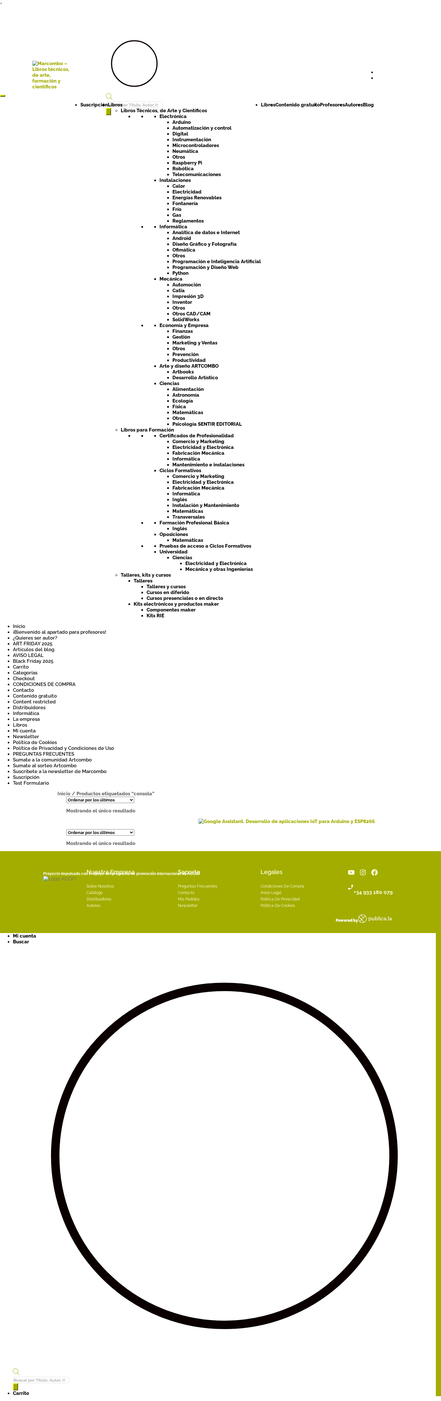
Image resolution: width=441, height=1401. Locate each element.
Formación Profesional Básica (194, 523)
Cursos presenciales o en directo (185, 598)
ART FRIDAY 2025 (32, 644)
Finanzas (182, 331)
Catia (178, 290)
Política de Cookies (35, 742)
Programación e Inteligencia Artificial (216, 261)
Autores (354, 105)
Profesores (332, 105)
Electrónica (173, 116)
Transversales (188, 517)
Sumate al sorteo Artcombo (45, 766)
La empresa (26, 719)
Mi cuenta (24, 731)
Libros (115, 105)
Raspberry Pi (187, 163)
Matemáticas (187, 412)
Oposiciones (173, 534)
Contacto (23, 690)
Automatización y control (201, 128)
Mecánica (170, 279)
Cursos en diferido (168, 592)
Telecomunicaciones (196, 174)
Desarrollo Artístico (195, 378)
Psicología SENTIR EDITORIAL (207, 424)
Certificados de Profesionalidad (196, 436)
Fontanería (185, 203)
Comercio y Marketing (198, 441)
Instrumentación (191, 140)
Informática (173, 227)
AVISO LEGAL (28, 655)
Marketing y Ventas (194, 343)
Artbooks (183, 372)
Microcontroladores (195, 145)
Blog (368, 105)
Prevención (185, 354)
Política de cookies (278, 905)
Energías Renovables (196, 198)
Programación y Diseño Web (205, 267)
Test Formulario (31, 783)
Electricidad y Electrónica (203, 447)
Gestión (181, 337)
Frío (176, 209)
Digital (180, 134)
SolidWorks (185, 320)
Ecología (182, 401)
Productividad (189, 360)
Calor (178, 186)
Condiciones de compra (282, 886)
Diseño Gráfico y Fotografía (204, 244)
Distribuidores (29, 707)
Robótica (183, 169)
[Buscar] (15, 1386)
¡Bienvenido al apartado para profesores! (59, 632)
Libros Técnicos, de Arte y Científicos (164, 111)
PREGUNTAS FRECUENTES (43, 754)
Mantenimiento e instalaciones (208, 465)
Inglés (179, 499)
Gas (176, 215)
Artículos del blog (33, 649)
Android (181, 238)
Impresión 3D (188, 296)
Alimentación (188, 389)
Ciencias (169, 383)
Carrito (21, 667)
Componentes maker (171, 610)
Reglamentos (188, 221)
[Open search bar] (109, 97)
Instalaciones (175, 180)
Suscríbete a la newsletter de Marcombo (60, 771)
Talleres (143, 581)
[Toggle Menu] (2, 96)
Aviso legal (271, 892)
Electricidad (186, 192)
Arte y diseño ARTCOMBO (189, 366)
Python (180, 273)
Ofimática (183, 250)
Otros (178, 157)
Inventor (182, 302)
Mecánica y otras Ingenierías (219, 569)
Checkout (24, 678)
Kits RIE (155, 616)
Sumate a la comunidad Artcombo (52, 760)
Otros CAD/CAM (191, 314)
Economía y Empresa (184, 325)
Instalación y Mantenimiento (205, 505)
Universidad (173, 552)
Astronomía (185, 395)
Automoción (186, 285)
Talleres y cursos (166, 587)
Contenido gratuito (297, 105)
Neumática (185, 151)
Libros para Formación (147, 430)
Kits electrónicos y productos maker (176, 604)
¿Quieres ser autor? (35, 638)
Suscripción (94, 105)
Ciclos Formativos (180, 470)
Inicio (19, 626)
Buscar (21, 942)
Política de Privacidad (280, 899)
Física (179, 407)
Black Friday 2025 (33, 661)
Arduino (181, 122)
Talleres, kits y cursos (146, 575)
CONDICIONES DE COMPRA (44, 684)
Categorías (25, 673)
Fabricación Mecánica (198, 453)
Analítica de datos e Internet (206, 232)
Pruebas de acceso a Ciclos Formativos (205, 546)
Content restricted (34, 702)
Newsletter (26, 737)
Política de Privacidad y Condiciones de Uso (63, 748)
